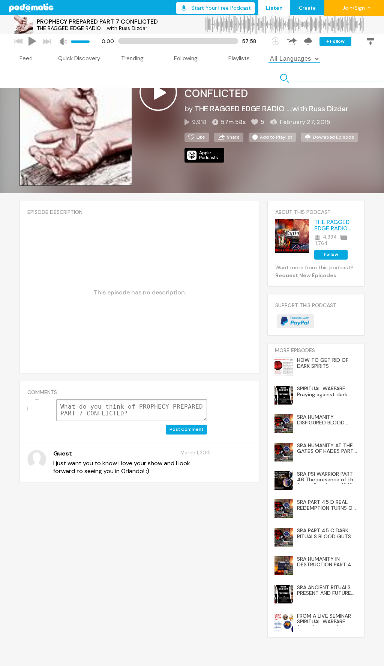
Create (307, 7)
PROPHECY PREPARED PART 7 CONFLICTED (97, 21)
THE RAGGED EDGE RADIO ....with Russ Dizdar (92, 28)
